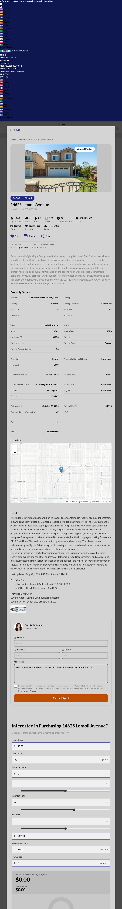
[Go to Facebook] (1, 4)
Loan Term (17, 753)
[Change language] (2, 9)
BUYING (3, 60)
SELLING (3, 63)
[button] (61, 470)
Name (20, 638)
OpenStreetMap (84, 502)
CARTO (108, 502)
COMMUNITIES (7, 58)
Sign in (9, 47)
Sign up (3, 47)
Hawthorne (24, 139)
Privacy (33, 691)
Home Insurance (20, 843)
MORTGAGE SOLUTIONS (11, 66)
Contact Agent (61, 698)
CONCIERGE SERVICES (9, 69)
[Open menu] (1, 120)
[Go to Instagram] (1, 6)
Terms (25, 691)
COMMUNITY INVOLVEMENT (13, 71)
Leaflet (71, 502)
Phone (21, 650)
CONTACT (5, 77)
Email (68, 650)
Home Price (17, 740)
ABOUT (3, 74)
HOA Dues (17, 857)
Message (21, 662)
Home (13, 139)
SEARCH (3, 55)
